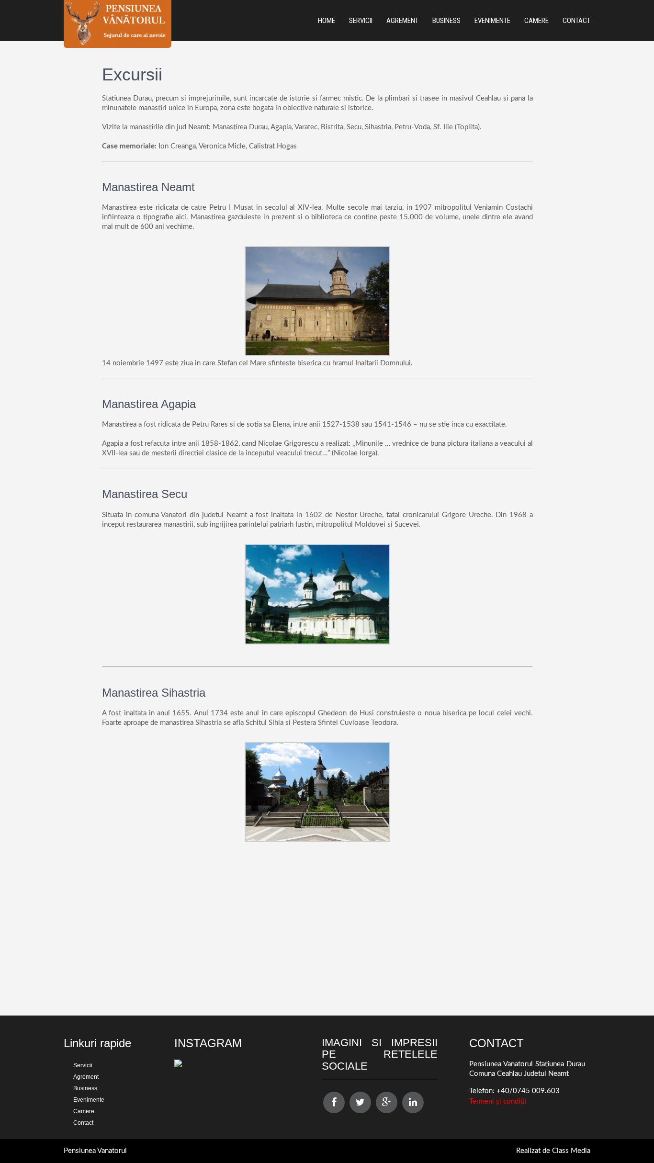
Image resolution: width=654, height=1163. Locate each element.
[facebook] (334, 1102)
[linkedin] (413, 1102)
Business (446, 20)
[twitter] (360, 1102)
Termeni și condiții (498, 1101)
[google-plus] (386, 1102)
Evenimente (492, 20)
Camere (536, 20)
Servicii (360, 20)
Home (326, 20)
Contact (576, 20)
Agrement (402, 20)
